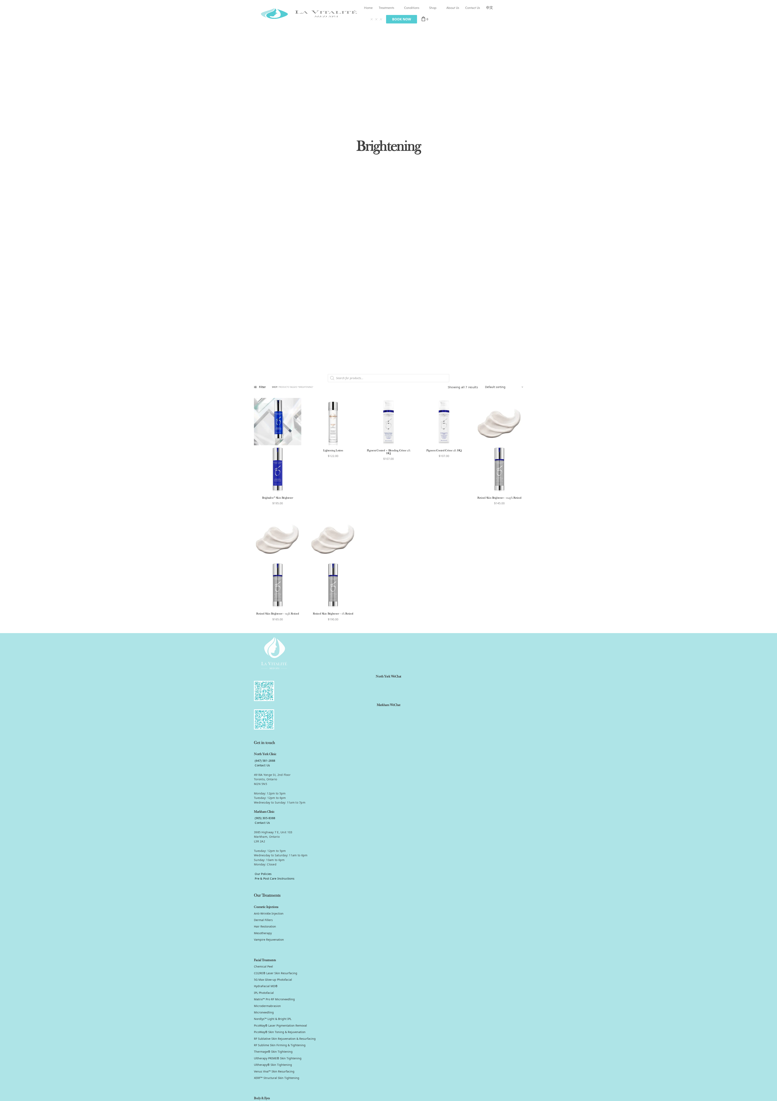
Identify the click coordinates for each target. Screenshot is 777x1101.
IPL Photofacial (264, 993)
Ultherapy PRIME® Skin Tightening (277, 1058)
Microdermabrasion (267, 1006)
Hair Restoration (265, 926)
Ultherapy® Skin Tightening (273, 1065)
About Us (452, 8)
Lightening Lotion (333, 450)
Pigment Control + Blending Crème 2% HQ (388, 452)
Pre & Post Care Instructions (274, 878)
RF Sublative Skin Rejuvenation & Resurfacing (285, 1039)
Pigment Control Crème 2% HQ (444, 450)
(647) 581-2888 (264, 761)
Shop (432, 8)
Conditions (411, 8)
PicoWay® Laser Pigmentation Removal (280, 1025)
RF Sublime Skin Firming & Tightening (280, 1045)
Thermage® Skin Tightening (273, 1051)
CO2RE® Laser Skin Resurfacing (275, 973)
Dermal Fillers (263, 920)
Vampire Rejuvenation (269, 939)
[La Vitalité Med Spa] (309, 13)
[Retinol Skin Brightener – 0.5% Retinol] (277, 561)
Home (368, 8)
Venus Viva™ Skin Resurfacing (274, 1071)
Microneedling (264, 1012)
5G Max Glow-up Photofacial (273, 979)
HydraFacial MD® (266, 986)
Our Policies (263, 874)
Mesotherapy (263, 933)
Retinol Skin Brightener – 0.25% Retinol (499, 498)
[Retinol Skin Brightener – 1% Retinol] (333, 561)
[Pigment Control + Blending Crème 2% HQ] (388, 421)
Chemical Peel (263, 966)
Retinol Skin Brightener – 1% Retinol (333, 614)
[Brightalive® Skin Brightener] (277, 445)
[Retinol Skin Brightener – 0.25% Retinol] (499, 445)
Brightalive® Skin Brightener (277, 498)
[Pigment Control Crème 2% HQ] (444, 421)
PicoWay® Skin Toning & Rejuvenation (280, 1032)
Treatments (386, 8)
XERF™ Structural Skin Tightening (276, 1078)
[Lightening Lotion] (333, 421)
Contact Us (472, 8)
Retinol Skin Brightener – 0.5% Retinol (277, 614)
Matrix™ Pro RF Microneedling (274, 999)
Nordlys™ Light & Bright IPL (272, 1019)
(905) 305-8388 (264, 818)
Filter (262, 387)
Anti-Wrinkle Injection (268, 913)
